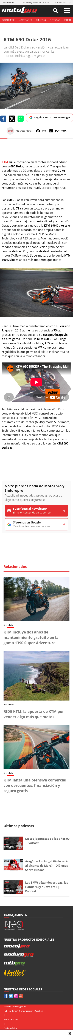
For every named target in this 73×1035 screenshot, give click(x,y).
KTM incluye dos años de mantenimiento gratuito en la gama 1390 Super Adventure (31, 637)
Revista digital (10, 1027)
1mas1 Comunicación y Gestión (27, 1010)
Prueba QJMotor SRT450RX (36, 2)
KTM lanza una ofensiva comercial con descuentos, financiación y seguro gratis (35, 785)
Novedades (25, 20)
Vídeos (68, 20)
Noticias (55, 20)
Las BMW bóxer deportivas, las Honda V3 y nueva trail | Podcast (46, 887)
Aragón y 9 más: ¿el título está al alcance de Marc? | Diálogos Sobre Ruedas (46, 865)
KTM (5, 162)
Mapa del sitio (11, 1019)
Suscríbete (8, 20)
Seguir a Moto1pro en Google (52, 117)
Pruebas (41, 20)
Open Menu (67, 10)
